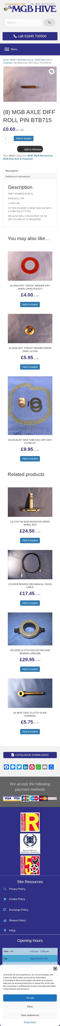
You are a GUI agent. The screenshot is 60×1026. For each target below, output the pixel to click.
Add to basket (23, 138)
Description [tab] (12, 171)
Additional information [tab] (18, 176)
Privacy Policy (30, 1022)
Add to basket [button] (30, 304)
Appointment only (39, 958)
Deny (30, 1006)
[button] (55, 968)
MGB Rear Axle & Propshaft (18, 159)
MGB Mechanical (25, 60)
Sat (5, 958)
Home (6, 60)
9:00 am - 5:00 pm (39, 951)
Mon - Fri (8, 951)
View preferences (30, 1015)
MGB (13, 60)
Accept (30, 997)
